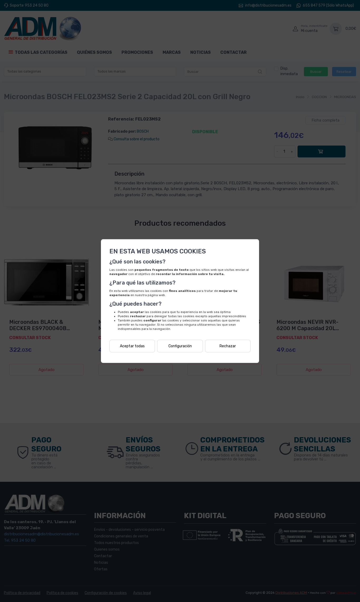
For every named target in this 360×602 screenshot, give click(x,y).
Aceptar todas (132, 346)
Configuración (180, 346)
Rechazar (228, 346)
